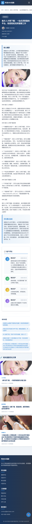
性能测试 (3, 493)
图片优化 (3, 496)
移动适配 (3, 480)
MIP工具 (3, 502)
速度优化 (7, 10)
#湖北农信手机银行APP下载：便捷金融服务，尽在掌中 (15, 329)
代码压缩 (3, 499)
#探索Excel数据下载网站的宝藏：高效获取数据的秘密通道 (16, 324)
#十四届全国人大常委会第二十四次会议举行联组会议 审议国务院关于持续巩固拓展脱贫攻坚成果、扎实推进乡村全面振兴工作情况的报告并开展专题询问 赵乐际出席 (16, 346)
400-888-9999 (5, 514)
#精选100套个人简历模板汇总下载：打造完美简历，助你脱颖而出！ (15, 339)
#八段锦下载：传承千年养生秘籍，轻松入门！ (15, 334)
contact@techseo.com (7, 511)
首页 (2, 10)
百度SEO (3, 477)
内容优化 (3, 483)
